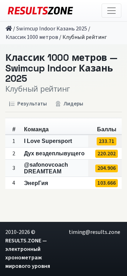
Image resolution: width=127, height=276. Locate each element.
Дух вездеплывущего (54, 153)
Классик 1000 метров (32, 37)
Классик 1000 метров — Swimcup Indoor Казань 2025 (61, 68)
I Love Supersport (48, 141)
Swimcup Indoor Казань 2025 (51, 29)
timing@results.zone (94, 232)
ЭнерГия (36, 183)
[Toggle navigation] (111, 11)
